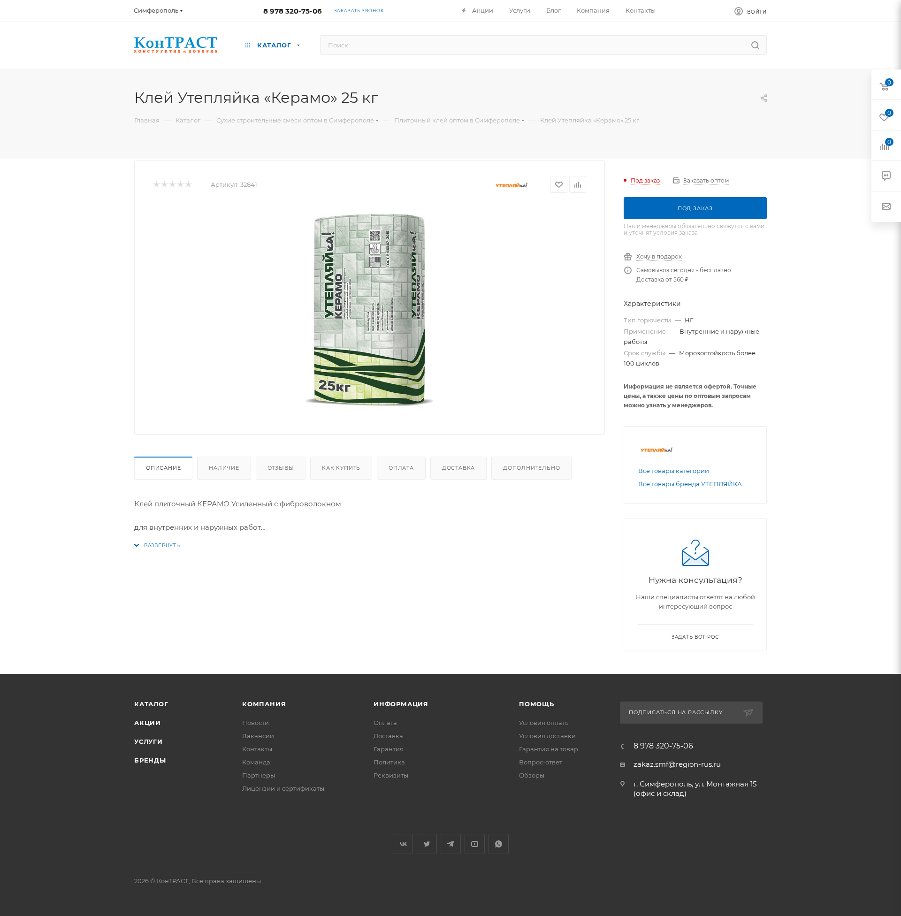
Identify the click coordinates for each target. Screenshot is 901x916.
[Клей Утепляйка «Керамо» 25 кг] (369, 310)
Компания (264, 704)
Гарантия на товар (548, 749)
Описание (163, 468)
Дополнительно (531, 468)
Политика (389, 762)
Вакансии (258, 736)
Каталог (151, 704)
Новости (255, 722)
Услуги (148, 741)
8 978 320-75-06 (292, 11)
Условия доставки (547, 736)
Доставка (458, 468)
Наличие (224, 468)
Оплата (401, 468)
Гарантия (389, 749)
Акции (147, 722)
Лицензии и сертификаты (283, 788)
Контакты (257, 749)
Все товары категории (673, 470)
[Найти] (755, 45)
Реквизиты (391, 775)
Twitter (427, 844)
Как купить (341, 468)
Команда (256, 762)
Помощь (536, 704)
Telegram (451, 844)
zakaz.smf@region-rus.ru (677, 764)
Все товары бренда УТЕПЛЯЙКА (690, 484)
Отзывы (280, 468)
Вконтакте (403, 844)
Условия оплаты (544, 722)
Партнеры (258, 775)
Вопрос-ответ (540, 762)
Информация (401, 704)
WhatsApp (499, 844)
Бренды (150, 760)
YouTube (475, 844)
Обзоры (531, 775)
